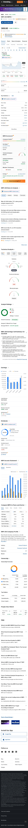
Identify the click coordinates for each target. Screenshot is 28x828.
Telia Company (5, 610)
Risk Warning (3, 820)
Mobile (2, 761)
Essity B (15, 610)
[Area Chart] (4, 48)
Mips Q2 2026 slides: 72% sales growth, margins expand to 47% (12, 202)
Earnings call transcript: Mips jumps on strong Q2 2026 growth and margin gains (13, 211)
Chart (8, 41)
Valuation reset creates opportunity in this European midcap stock (12, 237)
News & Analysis (16, 41)
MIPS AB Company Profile (9, 531)
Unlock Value (22, 81)
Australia (17, 5)
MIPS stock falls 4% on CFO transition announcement (11, 228)
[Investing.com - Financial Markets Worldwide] (8, 2)
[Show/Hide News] (9, 48)
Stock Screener (9, 5)
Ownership (13, 44)
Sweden (25, 553)
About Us (17, 759)
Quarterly (8, 467)
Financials (25, 41)
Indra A (26, 610)
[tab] (8, 254)
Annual (2, 467)
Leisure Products (23, 545)
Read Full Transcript (22, 359)
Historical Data (20, 44)
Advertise (17, 761)
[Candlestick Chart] (2, 48)
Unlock (14, 526)
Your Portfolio (4, 764)
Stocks (3, 5)
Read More (3, 541)
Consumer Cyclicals (22, 548)
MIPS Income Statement (9, 460)
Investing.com (4, 222)
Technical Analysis (7, 249)
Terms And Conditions (5, 811)
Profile (8, 44)
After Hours (23, 5)
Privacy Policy (4, 815)
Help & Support (18, 764)
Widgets (3, 767)
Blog (2, 759)
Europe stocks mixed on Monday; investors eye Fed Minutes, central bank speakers (13, 220)
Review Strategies (8, 36)
